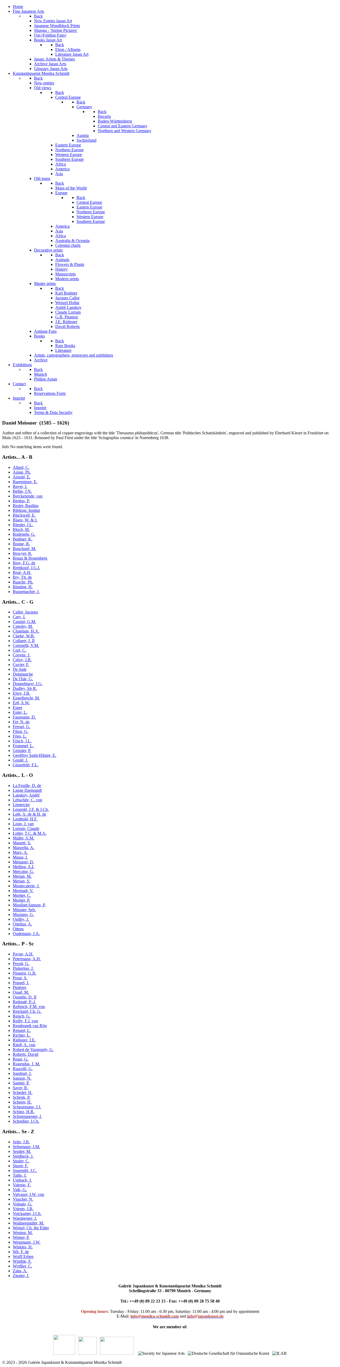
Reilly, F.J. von (25, 1021)
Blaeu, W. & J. (25, 520)
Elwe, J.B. (21, 693)
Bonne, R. (21, 544)
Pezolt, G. (21, 963)
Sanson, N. (22, 1078)
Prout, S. (20, 978)
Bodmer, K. (22, 539)
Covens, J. (21, 655)
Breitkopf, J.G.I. (26, 567)
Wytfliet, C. (22, 1266)
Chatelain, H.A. (26, 631)
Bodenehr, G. (24, 534)
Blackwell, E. (24, 515)
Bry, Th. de (22, 577)
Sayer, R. (20, 1087)
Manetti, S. (22, 843)
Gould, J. (20, 760)
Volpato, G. (22, 1204)
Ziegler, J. (21, 1275)
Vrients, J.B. (23, 1208)
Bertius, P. (21, 501)
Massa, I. (20, 857)
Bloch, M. (21, 529)
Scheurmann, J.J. (27, 1107)
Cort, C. (19, 650)
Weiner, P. (21, 1237)
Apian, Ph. (22, 472)
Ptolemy (20, 987)
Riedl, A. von (24, 1044)
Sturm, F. (20, 1165)
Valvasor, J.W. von (28, 1194)
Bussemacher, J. (26, 591)
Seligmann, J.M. (26, 1146)
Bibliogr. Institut (26, 510)
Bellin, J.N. (22, 491)
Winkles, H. (23, 1247)
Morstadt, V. (23, 890)
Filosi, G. (20, 731)
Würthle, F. (22, 1261)
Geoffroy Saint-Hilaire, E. (34, 755)
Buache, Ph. (23, 582)
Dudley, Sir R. (25, 688)
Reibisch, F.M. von (29, 1006)
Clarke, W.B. (24, 636)
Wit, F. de (21, 1251)
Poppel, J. (21, 982)
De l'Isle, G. (23, 679)
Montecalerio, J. (26, 886)
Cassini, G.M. (24, 621)
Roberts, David (25, 1054)
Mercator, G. (23, 871)
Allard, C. (21, 467)
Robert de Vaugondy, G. (33, 1049)
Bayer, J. (20, 486)
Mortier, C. (22, 895)
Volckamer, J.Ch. (27, 1213)
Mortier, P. (21, 900)
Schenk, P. (21, 1097)
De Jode (20, 669)
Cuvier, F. (21, 664)
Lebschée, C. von (27, 800)
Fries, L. (20, 736)
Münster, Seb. (24, 909)
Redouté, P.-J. (24, 1002)
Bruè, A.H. (22, 572)
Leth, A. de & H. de (29, 814)
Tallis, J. (20, 1175)
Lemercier (21, 804)
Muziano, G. (23, 914)
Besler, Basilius (26, 505)
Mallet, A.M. (23, 838)
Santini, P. (21, 1083)
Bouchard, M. (24, 548)
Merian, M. (22, 876)
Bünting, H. (23, 587)
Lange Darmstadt (27, 790)
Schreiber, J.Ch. (26, 1121)
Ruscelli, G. (23, 1068)
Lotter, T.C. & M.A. (29, 833)
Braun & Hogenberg (30, 558)
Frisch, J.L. (22, 741)
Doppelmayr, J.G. (27, 683)
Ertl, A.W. (21, 702)
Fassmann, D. (24, 717)
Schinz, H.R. (24, 1111)
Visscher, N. (23, 1199)
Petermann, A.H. (27, 959)
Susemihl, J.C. (25, 1170)
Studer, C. (21, 1161)
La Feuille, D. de (27, 785)
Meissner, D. (23, 862)
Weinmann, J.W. (26, 1242)
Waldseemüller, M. (28, 1223)
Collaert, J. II (24, 640)
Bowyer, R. (22, 553)
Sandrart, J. (22, 1073)
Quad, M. (21, 992)
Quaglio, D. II (24, 997)
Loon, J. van (23, 823)
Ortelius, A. (22, 924)
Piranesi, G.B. (24, 973)
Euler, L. (20, 712)
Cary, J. (19, 617)
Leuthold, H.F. (25, 819)
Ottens (18, 929)
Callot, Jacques (25, 612)
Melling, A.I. (23, 866)
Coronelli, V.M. (26, 645)
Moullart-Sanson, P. (29, 905)
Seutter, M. (22, 1151)
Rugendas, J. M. (26, 1064)
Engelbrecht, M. (26, 698)
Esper (17, 707)
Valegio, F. (22, 1185)
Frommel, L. (23, 745)
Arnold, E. (22, 477)
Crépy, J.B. (22, 659)
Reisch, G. (22, 1016)
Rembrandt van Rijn (30, 1025)
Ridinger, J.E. (24, 1040)
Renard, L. (22, 1030)
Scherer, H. (22, 1102)
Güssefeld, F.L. (26, 765)
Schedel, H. (22, 1092)
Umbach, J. (22, 1180)
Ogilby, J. (21, 919)
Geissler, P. (22, 750)
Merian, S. (21, 881)
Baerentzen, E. (25, 481)
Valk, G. (20, 1189)
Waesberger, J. (25, 1218)
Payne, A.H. (23, 954)
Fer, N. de (21, 722)
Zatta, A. (20, 1271)
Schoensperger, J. (27, 1116)
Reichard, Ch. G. (27, 1011)
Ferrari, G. (21, 726)
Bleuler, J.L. (23, 524)
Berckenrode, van (27, 496)
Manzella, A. (23, 847)
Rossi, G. (20, 1059)
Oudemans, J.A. (26, 933)
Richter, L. (22, 1035)
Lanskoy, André (26, 795)
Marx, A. (20, 852)
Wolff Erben (23, 1256)
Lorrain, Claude (26, 828)
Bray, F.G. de (24, 563)
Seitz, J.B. (21, 1142)
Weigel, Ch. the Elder (31, 1228)
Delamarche (23, 674)
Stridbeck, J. (23, 1156)
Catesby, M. (23, 626)
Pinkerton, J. (23, 968)
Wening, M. (23, 1232)
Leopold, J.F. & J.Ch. (31, 809)
